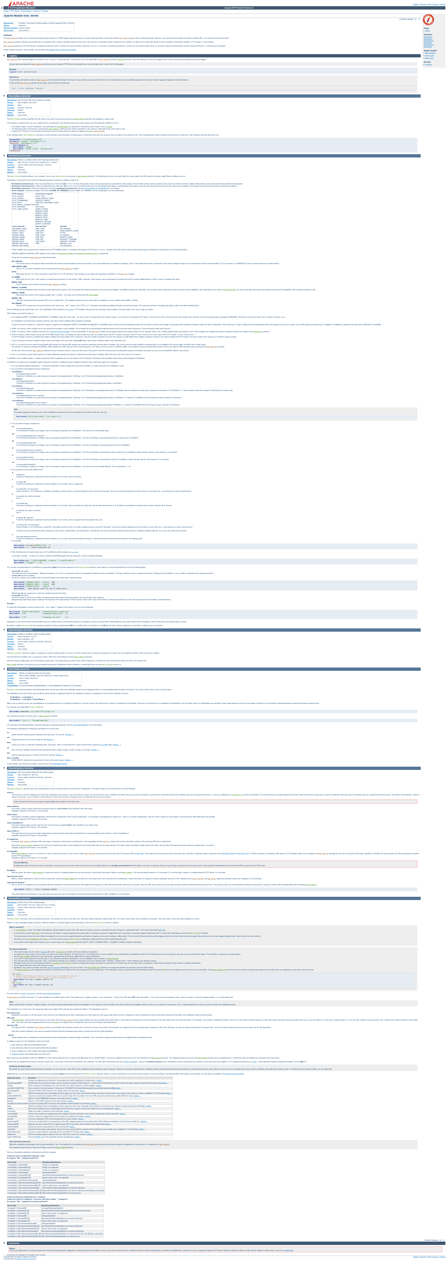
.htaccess (43, 952)
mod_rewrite (12, 38)
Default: (10, 105)
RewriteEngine (428, 41)
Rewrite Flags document (235, 1074)
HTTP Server (14, 11)
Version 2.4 (37, 11)
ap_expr (70, 309)
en (415, 19)
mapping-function (18, 1054)
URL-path (140, 853)
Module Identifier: (11, 28)
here (145, 250)
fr (419, 19)
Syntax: (10, 102)
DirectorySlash (25, 845)
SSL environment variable (60, 331)
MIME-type (40, 1137)
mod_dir (106, 841)
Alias (109, 127)
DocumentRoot (63, 127)
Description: (9, 23)
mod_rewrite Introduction (51, 993)
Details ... (69, 734)
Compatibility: (13, 685)
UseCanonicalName (65, 254)
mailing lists (289, 1250)
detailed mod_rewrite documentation (62, 50)
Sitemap (442, 4)
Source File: (9, 30)
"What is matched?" (131, 1062)
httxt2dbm (103, 745)
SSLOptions (257, 332)
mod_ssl (123, 274)
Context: (10, 108)
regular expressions (28, 993)
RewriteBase (428, 37)
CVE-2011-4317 (243, 853)
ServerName (93, 295)
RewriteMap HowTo (60, 764)
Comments (428, 64)
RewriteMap (428, 43)
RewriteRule (428, 47)
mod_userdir (100, 131)
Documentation (26, 11)
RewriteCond (428, 39)
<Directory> (237, 795)
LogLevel (121, 60)
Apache (6, 11)
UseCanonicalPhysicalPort (88, 254)
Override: (11, 110)
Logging (427, 31)
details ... (100, 1080)
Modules (416, 4)
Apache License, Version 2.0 (26, 1259)
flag (254, 1062)
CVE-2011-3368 (227, 853)
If (18, 965)
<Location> (56, 963)
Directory (36, 933)
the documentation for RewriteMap (94, 188)
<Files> (68, 963)
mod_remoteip (66, 269)
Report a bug (429, 58)
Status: (7, 25)
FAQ (429, 4)
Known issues (429, 55)
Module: (10, 115)
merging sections (54, 967)
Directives (423, 4)
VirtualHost (21, 930)
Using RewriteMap (79, 725)
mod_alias (211, 879)
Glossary (435, 4)
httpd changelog (430, 53)
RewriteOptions (429, 45)
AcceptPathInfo (229, 290)
